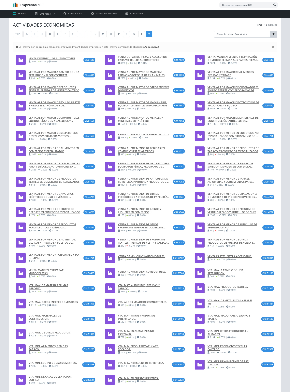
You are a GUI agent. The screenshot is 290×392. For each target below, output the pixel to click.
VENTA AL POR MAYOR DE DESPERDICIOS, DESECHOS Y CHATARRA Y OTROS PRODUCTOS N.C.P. (54, 134)
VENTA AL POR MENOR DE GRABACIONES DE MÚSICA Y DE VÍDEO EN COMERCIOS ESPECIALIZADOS (232, 195)
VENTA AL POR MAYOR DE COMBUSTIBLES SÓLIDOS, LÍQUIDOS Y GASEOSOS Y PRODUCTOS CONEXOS (54, 119)
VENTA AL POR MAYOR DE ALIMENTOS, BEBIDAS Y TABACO (231, 73)
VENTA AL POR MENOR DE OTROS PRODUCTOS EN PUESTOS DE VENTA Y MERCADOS (230, 241)
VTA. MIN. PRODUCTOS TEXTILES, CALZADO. (227, 348)
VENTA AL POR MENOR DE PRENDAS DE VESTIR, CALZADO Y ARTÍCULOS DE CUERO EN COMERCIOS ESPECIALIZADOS (233, 210)
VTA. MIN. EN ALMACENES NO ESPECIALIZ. (136, 332)
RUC (32, 5)
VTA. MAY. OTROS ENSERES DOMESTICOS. (54, 302)
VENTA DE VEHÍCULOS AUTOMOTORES (52, 58)
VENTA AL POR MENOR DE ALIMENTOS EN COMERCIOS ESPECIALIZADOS (54, 149)
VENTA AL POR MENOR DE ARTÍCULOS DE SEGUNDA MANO (232, 226)
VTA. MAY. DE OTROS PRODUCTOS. (50, 332)
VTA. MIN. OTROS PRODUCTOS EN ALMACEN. (228, 332)
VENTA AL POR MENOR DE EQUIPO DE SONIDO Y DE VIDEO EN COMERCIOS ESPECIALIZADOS (230, 165)
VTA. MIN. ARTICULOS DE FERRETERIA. (141, 362)
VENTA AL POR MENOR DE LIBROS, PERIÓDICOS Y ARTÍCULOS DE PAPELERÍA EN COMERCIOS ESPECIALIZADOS (142, 195)
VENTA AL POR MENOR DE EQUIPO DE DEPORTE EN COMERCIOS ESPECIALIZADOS (54, 210)
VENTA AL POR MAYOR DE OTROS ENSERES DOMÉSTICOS (143, 89)
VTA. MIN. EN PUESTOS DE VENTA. (138, 378)
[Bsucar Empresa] (274, 5)
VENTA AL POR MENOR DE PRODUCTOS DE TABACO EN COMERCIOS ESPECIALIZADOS (233, 149)
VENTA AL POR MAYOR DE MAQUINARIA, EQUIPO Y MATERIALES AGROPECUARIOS (142, 104)
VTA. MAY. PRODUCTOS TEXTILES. (228, 286)
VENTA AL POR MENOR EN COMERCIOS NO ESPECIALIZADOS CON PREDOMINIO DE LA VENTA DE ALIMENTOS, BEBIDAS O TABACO (233, 134)
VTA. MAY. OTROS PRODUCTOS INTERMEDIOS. (136, 317)
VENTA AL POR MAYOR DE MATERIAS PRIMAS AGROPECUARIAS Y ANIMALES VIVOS (141, 73)
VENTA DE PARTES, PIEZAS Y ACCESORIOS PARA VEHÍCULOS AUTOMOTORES (142, 58)
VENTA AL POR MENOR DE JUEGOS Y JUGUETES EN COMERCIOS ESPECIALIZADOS (139, 210)
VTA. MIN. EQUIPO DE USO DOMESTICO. (53, 362)
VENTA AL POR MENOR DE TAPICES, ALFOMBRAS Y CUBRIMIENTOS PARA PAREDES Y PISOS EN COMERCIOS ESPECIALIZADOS (230, 180)
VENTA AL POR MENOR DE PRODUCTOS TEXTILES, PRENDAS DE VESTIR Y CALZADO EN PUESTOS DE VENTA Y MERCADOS (143, 241)
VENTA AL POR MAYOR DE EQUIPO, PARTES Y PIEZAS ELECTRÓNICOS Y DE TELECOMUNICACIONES (54, 104)
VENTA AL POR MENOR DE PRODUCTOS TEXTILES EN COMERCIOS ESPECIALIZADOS (54, 180)
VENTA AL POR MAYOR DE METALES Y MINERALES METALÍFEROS (140, 119)
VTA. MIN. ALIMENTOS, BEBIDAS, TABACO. (48, 348)
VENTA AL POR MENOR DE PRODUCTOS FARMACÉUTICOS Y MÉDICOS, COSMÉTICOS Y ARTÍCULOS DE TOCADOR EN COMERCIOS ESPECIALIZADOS (53, 226)
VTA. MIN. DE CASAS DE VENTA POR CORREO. (50, 378)
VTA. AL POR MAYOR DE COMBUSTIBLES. (142, 302)
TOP (17, 34)
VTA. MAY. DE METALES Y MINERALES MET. (230, 302)
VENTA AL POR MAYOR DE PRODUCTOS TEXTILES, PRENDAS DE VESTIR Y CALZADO (54, 89)
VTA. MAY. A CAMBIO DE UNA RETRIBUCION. (225, 271)
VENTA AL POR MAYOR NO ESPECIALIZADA (143, 134)
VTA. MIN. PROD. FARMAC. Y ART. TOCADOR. (138, 348)
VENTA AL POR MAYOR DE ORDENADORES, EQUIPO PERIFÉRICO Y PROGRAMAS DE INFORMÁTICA (233, 89)
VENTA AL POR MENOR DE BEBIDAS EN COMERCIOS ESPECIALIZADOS (141, 149)
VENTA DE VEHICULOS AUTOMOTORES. (141, 256)
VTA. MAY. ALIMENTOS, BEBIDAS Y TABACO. (139, 287)
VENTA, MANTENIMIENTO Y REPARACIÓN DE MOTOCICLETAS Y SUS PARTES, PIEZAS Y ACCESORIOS (233, 58)
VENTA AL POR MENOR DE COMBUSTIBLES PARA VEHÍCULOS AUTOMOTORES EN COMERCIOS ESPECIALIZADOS (54, 165)
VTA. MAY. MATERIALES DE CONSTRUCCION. (45, 317)
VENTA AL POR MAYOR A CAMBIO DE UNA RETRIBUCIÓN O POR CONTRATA (54, 73)
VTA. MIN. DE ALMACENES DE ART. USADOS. (228, 363)
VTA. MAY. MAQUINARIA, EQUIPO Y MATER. (229, 317)
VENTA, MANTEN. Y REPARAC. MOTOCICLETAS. (46, 271)
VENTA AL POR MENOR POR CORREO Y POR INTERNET (54, 256)
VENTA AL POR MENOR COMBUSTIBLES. (142, 271)
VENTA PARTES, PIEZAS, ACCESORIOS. (230, 256)
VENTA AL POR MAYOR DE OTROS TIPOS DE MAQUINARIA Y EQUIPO (233, 104)
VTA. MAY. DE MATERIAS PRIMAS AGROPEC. (48, 287)
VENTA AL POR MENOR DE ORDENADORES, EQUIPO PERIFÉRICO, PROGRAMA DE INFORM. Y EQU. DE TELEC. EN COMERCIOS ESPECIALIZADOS (143, 165)
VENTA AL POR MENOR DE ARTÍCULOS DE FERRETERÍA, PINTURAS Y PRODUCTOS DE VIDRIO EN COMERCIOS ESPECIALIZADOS (143, 180)
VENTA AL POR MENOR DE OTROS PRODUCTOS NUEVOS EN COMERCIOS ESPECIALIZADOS (140, 226)
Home (258, 24)
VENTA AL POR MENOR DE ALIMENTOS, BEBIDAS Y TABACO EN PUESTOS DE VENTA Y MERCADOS (52, 241)
